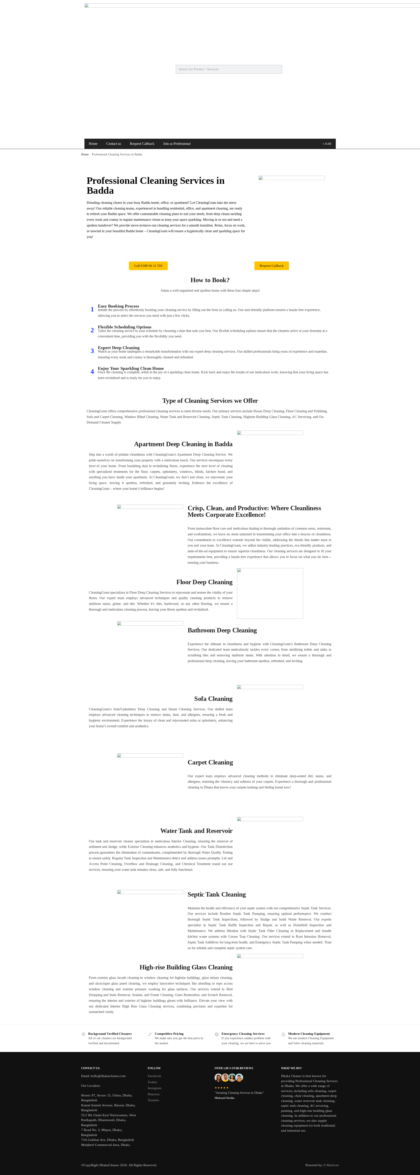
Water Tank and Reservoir (196, 830)
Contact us (113, 143)
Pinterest (153, 1094)
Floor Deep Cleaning (204, 582)
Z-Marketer (331, 1165)
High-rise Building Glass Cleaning (186, 967)
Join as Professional (176, 143)
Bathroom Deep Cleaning (222, 630)
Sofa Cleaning (213, 698)
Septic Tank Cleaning (217, 894)
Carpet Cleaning (210, 762)
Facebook (154, 1076)
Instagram (154, 1088)
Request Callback (142, 143)
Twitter (152, 1082)
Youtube (153, 1100)
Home (93, 143)
